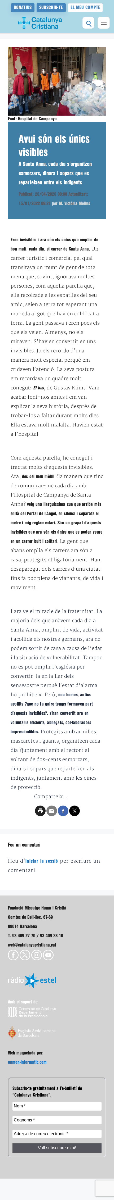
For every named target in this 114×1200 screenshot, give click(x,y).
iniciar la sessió (41, 861)
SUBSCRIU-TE (51, 8)
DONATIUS (23, 8)
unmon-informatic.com (27, 1062)
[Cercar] (88, 23)
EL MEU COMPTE (85, 8)
